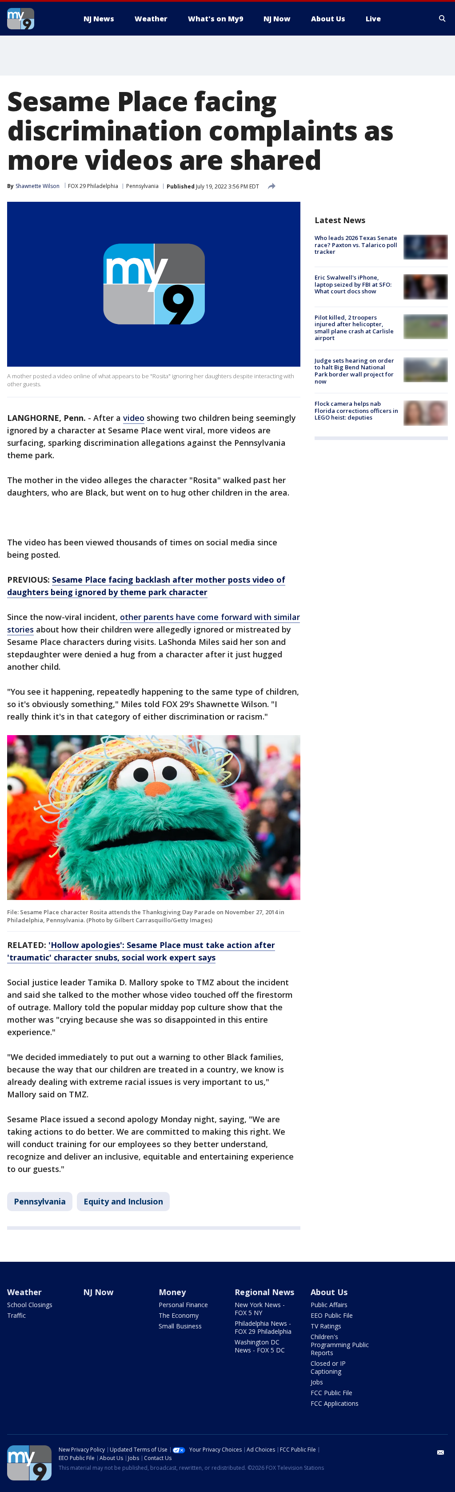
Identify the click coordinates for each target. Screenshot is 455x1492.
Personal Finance (183, 1304)
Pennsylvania (142, 186)
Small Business (180, 1326)
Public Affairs (329, 1304)
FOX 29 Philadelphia (93, 186)
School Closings (29, 1304)
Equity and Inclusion (123, 1201)
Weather (24, 1292)
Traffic (16, 1315)
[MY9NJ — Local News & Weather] (36, 18)
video (133, 417)
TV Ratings (326, 1326)
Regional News (264, 1292)
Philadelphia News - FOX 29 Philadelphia (263, 1327)
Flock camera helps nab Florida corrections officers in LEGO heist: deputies (356, 410)
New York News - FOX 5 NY (260, 1308)
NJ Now (98, 1292)
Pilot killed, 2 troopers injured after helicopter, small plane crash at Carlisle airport (354, 327)
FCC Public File (331, 1392)
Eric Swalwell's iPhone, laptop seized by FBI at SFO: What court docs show (353, 284)
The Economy (179, 1315)
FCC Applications (335, 1403)
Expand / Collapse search (442, 18)
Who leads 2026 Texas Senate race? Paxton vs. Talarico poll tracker (356, 245)
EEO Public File (332, 1315)
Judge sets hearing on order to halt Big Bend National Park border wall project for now (354, 370)
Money (172, 1292)
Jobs (317, 1382)
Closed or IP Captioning (328, 1367)
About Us (329, 1292)
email (441, 1452)
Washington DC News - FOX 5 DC (260, 1346)
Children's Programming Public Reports (340, 1344)
